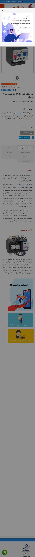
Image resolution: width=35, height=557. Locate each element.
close (2, 10)
